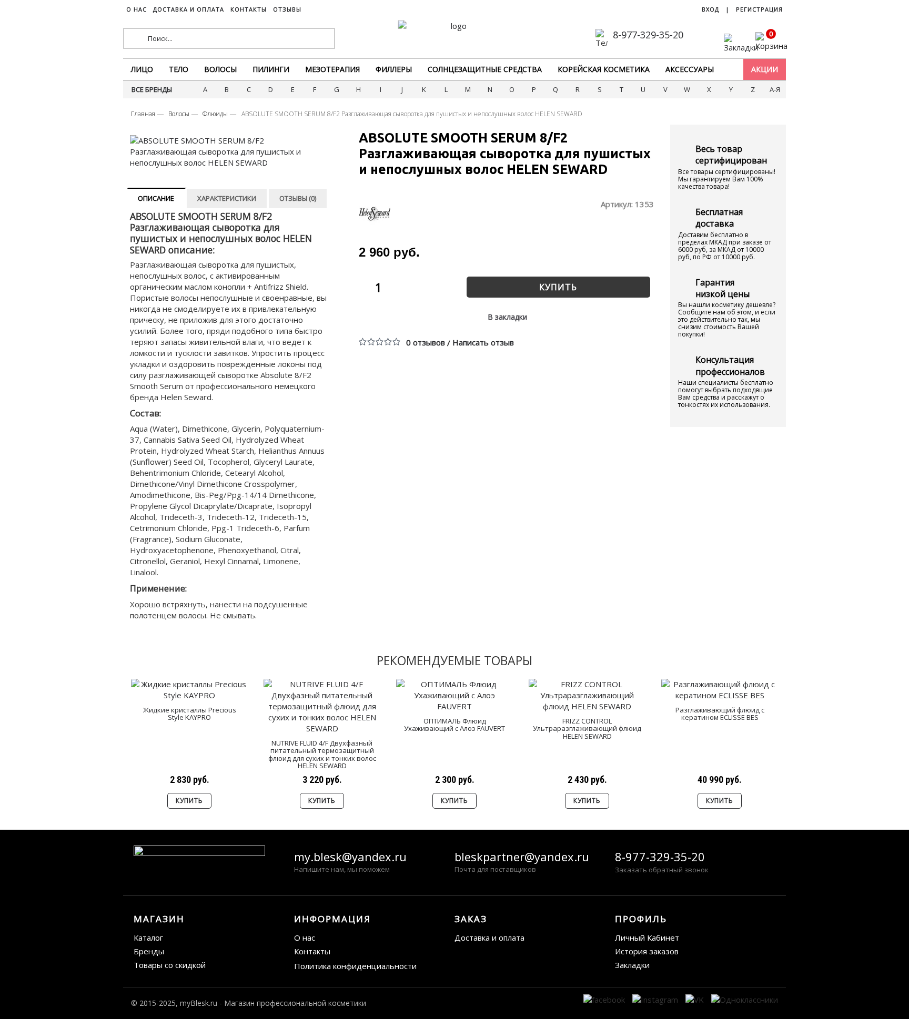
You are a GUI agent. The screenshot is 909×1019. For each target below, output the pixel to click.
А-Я (775, 89)
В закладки (507, 317)
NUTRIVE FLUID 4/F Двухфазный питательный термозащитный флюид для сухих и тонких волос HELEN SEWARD (322, 754)
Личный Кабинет (647, 937)
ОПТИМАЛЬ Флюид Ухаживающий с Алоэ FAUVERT (454, 724)
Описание (156, 198)
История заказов (647, 951)
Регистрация (759, 9)
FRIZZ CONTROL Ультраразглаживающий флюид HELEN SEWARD (587, 728)
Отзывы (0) (297, 198)
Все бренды (152, 89)
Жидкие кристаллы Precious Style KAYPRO (189, 713)
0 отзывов (425, 342)
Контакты (312, 951)
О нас (304, 937)
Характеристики (226, 198)
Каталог (148, 937)
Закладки (632, 965)
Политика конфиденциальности (355, 966)
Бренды (149, 951)
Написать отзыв (483, 342)
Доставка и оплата (489, 937)
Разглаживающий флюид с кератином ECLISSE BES (719, 713)
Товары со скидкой (170, 965)
